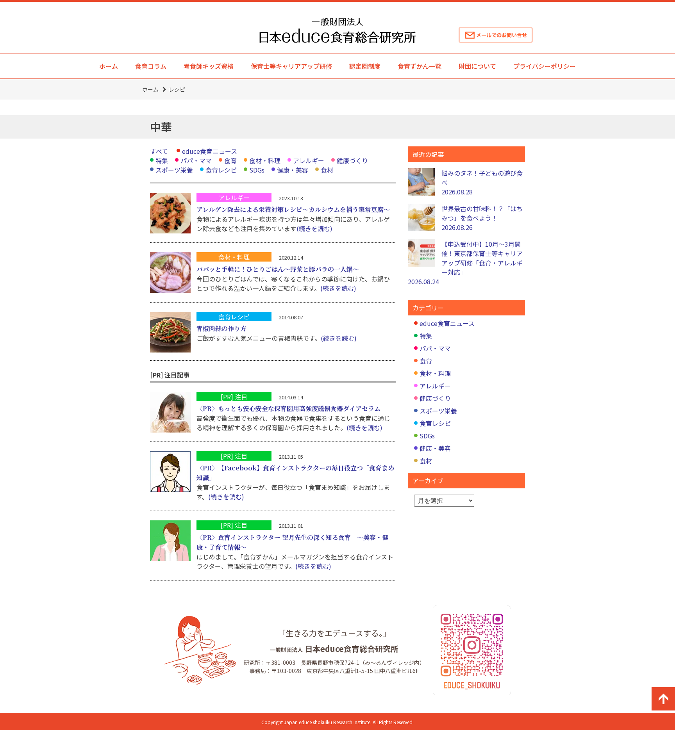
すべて (159, 151)
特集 (161, 160)
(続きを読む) (314, 228)
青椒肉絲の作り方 (221, 328)
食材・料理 (264, 160)
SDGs (256, 169)
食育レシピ (221, 169)
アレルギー (308, 160)
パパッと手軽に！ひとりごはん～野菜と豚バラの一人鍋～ (277, 269)
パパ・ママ (196, 160)
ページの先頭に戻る (663, 698)
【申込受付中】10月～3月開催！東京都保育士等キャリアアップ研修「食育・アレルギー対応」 (465, 262)
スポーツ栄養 (174, 169)
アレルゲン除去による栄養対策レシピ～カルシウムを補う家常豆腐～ (293, 209)
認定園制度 (364, 66)
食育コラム (150, 66)
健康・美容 (292, 169)
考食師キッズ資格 (209, 66)
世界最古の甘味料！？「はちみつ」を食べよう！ (482, 218)
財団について (477, 66)
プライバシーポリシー (544, 66)
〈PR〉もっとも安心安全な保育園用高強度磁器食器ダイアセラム (288, 408)
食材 (327, 169)
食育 (230, 160)
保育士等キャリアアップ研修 (291, 66)
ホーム (108, 66)
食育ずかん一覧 (419, 66)
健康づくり (352, 160)
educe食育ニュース (209, 151)
